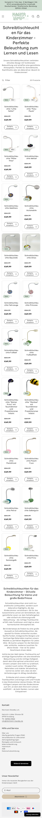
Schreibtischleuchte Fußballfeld (31, 352)
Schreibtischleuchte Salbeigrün (32, 509)
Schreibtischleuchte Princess (31, 304)
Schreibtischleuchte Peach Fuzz (31, 460)
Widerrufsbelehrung (9, 744)
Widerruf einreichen (21, 763)
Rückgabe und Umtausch (11, 742)
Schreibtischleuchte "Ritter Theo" (11, 158)
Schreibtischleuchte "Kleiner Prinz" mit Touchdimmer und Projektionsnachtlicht (11, 407)
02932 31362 (10, 719)
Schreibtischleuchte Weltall (31, 157)
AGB (3, 749)
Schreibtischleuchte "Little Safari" (11, 109)
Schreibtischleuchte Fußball (11, 351)
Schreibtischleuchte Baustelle (11, 256)
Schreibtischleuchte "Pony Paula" (31, 109)
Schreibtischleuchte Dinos (31, 256)
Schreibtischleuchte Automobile (31, 208)
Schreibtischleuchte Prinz (31, 557)
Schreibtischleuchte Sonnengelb (11, 558)
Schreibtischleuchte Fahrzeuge (11, 304)
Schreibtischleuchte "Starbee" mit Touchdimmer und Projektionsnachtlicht (31, 407)
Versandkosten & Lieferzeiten (13, 737)
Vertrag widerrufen (32, 814)
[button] (3, 16)
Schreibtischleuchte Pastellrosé (11, 460)
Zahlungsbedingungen (10, 740)
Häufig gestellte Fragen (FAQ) (13, 735)
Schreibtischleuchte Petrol (11, 509)
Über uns (5, 733)
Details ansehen (9, 127)
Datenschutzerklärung (10, 751)
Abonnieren (19, 797)
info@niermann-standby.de (12, 721)
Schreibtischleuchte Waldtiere (11, 207)
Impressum (6, 746)
